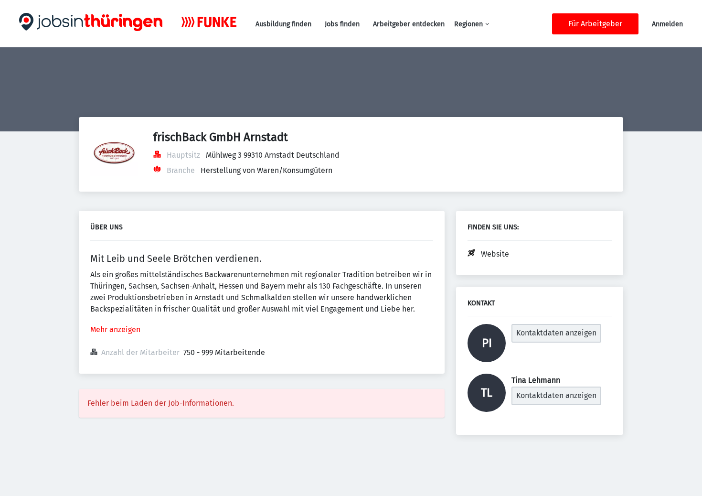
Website (495, 254)
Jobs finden (342, 24)
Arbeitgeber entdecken (409, 24)
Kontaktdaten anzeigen (556, 332)
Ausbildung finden (283, 24)
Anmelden (667, 24)
